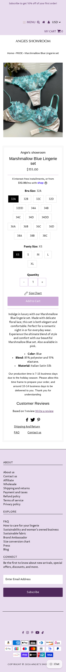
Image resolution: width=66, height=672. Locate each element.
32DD (19, 208)
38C (45, 236)
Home (10, 53)
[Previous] (9, 68)
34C (18, 217)
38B (32, 236)
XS (17, 254)
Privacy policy (12, 504)
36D (51, 226)
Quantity (33, 275)
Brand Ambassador (15, 537)
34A (33, 208)
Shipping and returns (16, 488)
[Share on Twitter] (33, 421)
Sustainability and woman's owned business (31, 529)
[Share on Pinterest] (38, 421)
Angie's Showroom (43, 664)
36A (13, 226)
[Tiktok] (43, 633)
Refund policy (11, 496)
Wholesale (9, 484)
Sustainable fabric (14, 533)
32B (26, 199)
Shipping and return (27, 426)
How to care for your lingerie (21, 525)
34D (31, 217)
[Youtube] (37, 633)
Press (6, 545)
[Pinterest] (32, 633)
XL (32, 264)
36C (38, 226)
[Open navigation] (24, 22)
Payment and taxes (15, 492)
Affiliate (8, 480)
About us (8, 472)
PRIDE (19, 53)
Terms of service (13, 500)
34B (46, 208)
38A (19, 236)
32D (51, 199)
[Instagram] (27, 633)
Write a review (44, 411)
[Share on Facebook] (27, 421)
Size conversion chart (16, 541)
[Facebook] (23, 633)
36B (25, 226)
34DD (45, 217)
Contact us (34, 432)
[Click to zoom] (57, 68)
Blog (6, 549)
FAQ (16, 432)
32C (38, 199)
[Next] (18, 68)
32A (13, 199)
